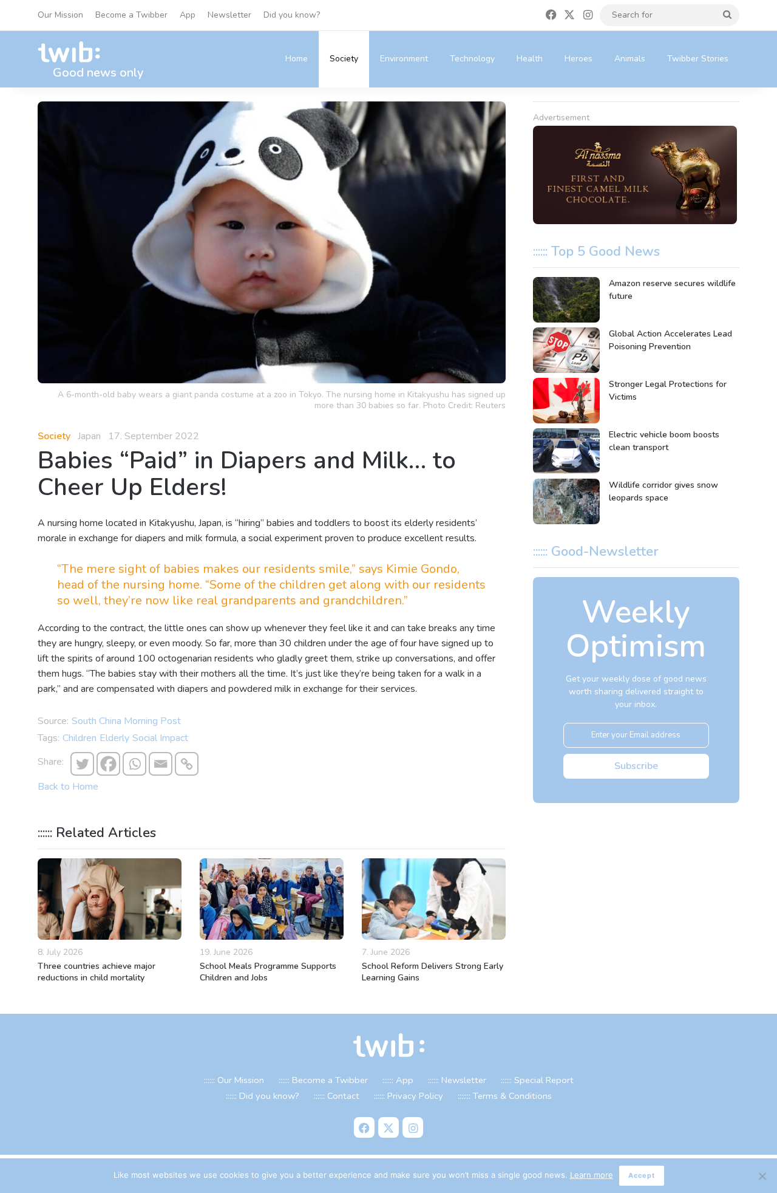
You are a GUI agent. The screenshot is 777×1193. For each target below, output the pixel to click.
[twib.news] (74, 52)
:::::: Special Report (537, 1080)
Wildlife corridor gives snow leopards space (663, 491)
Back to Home (68, 786)
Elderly (114, 738)
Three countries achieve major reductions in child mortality (96, 971)
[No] (762, 1176)
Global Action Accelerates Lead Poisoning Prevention (670, 340)
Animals (629, 58)
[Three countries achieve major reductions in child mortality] (110, 899)
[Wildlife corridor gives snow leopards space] (566, 501)
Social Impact (160, 738)
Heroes (578, 58)
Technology (472, 58)
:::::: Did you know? (262, 1096)
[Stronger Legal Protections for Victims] (566, 400)
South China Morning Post (126, 721)
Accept (641, 1175)
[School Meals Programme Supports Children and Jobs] (272, 899)
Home (296, 58)
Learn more (591, 1175)
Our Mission (60, 15)
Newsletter (229, 15)
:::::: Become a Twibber (323, 1080)
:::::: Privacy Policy (408, 1096)
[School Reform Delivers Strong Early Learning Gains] (434, 899)
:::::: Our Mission (234, 1080)
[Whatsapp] (134, 764)
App (187, 15)
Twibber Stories (697, 58)
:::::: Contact (336, 1096)
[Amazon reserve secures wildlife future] (566, 300)
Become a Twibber (131, 15)
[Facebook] (108, 764)
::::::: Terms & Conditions (505, 1096)
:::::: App (397, 1080)
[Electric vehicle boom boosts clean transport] (566, 451)
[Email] (160, 764)
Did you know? (291, 15)
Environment (404, 58)
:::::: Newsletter (457, 1080)
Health (530, 58)
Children (80, 738)
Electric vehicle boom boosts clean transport (664, 441)
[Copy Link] (186, 764)
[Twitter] (82, 764)
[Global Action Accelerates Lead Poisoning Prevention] (566, 350)
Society (344, 58)
